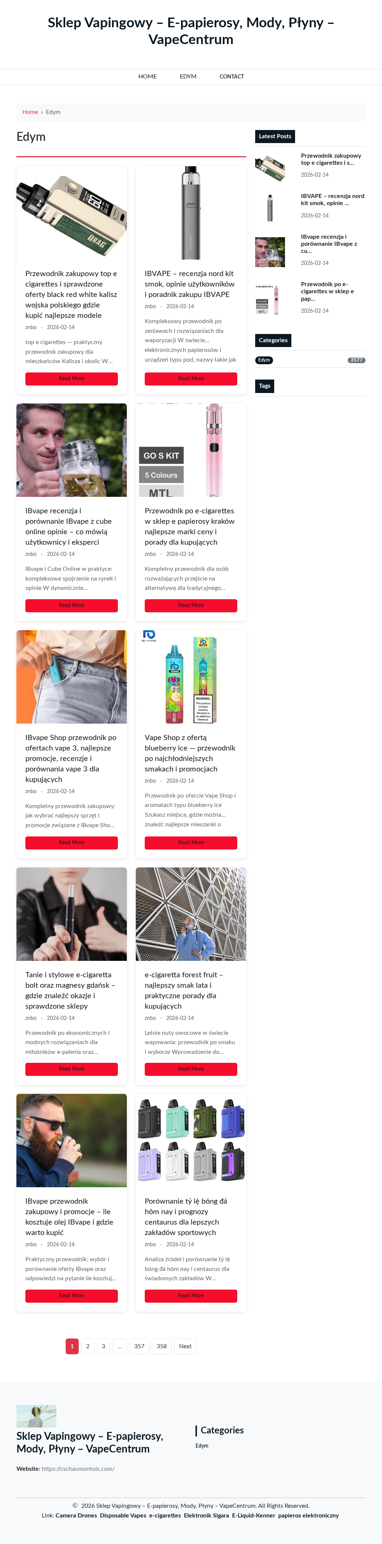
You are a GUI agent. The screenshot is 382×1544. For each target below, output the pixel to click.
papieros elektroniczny (308, 1516)
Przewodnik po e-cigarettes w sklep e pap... (327, 291)
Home (30, 112)
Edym (202, 1446)
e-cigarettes (165, 1516)
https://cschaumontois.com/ (78, 1469)
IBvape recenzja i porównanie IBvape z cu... (329, 244)
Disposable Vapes (123, 1516)
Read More (71, 378)
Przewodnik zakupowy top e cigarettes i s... (331, 159)
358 (162, 1346)
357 (139, 1346)
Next (185, 1346)
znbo (31, 327)
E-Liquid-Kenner (253, 1516)
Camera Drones (76, 1516)
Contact (232, 77)
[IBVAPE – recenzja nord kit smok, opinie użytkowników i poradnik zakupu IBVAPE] (191, 213)
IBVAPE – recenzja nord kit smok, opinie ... (332, 199)
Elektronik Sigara (206, 1516)
